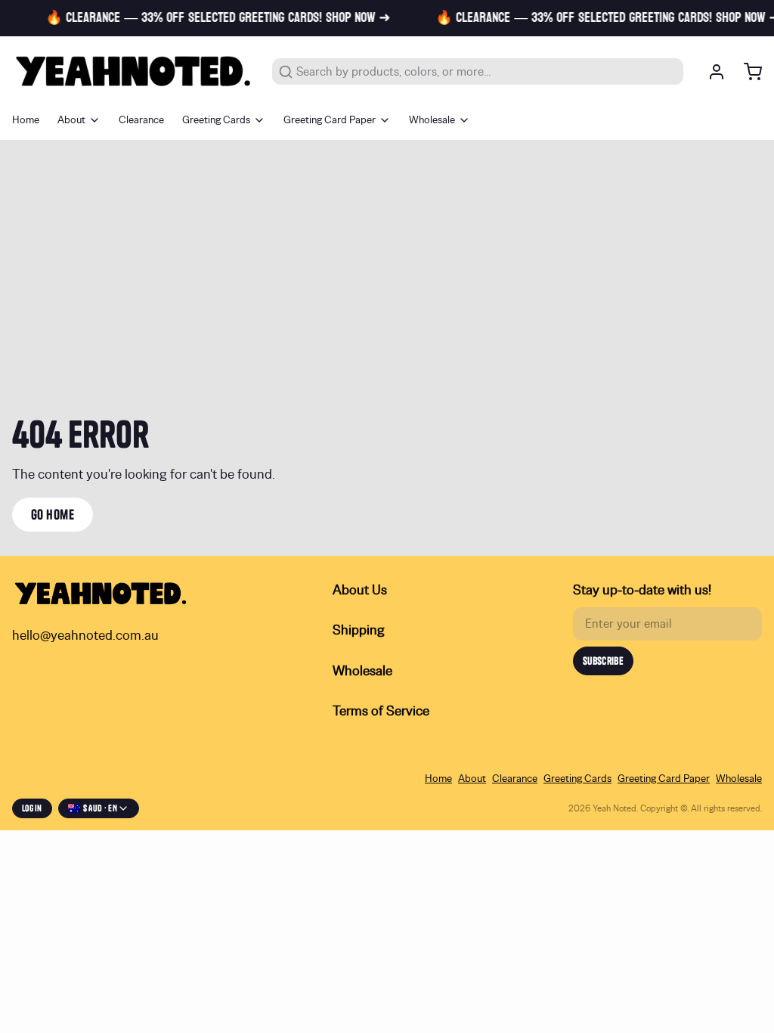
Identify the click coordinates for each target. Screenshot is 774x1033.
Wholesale (432, 120)
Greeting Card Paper (329, 120)
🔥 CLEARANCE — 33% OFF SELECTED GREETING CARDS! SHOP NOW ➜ (211, 18)
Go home (52, 514)
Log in (32, 808)
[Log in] (710, 72)
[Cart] (747, 72)
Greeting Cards (216, 120)
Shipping (359, 630)
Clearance (141, 120)
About (71, 120)
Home (25, 120)
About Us (360, 590)
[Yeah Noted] (133, 71)
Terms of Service (381, 711)
